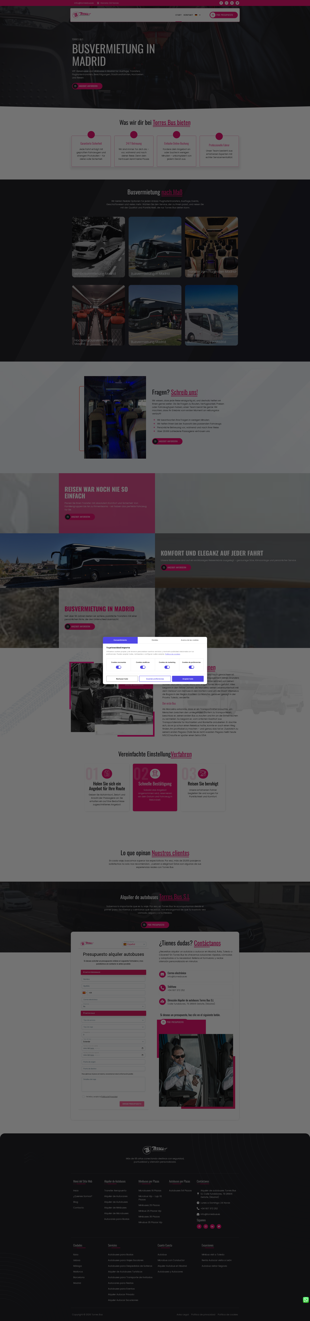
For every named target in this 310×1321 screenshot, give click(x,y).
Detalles (155, 640)
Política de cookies (172, 654)
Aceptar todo (187, 679)
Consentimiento (120, 640)
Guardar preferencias (155, 679)
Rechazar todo (122, 679)
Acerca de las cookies (190, 640)
